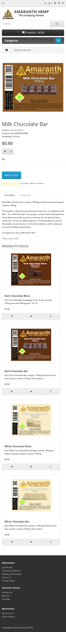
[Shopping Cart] (59, 3)
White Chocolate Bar (16, 521)
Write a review (36, 183)
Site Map (6, 599)
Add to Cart (11, 175)
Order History (8, 616)
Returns (5, 595)
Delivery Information (12, 574)
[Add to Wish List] (5, 151)
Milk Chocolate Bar (22, 50)
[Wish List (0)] (55, 3)
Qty (3, 159)
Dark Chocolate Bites (17, 295)
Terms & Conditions (11, 570)
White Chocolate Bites (17, 446)
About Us (6, 577)
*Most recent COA (10, 238)
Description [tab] (10, 195)
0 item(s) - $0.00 (34, 32)
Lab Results (7, 567)
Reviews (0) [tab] (25, 195)
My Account (7, 613)
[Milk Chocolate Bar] (33, 88)
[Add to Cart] (11, 316)
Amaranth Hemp (15, 130)
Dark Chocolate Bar (16, 371)
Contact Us (7, 592)
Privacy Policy (8, 580)
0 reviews (24, 183)
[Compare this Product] (11, 151)
